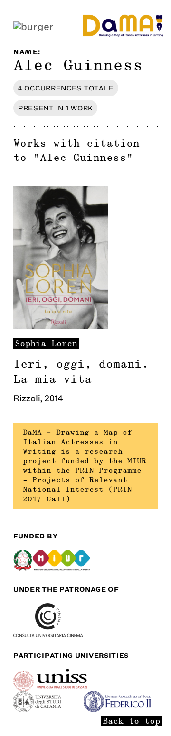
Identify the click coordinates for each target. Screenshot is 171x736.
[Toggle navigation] (33, 25)
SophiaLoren (46, 344)
